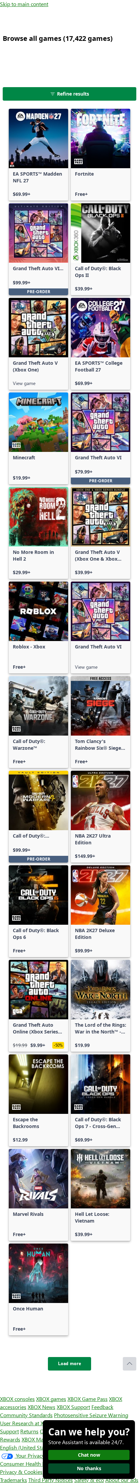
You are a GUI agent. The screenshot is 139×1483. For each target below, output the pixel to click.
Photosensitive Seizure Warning (91, 1414)
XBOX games (51, 1398)
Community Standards (26, 1414)
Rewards (10, 1439)
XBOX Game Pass (87, 1398)
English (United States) (26, 1447)
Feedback (102, 1406)
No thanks (89, 1468)
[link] (38, 155)
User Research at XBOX (27, 1423)
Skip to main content (24, 3)
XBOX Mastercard (42, 1439)
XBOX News (41, 1406)
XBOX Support (73, 1406)
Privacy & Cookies (21, 1471)
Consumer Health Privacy (29, 1463)
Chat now (89, 1455)
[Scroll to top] (129, 1364)
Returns (29, 1431)
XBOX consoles (17, 1398)
